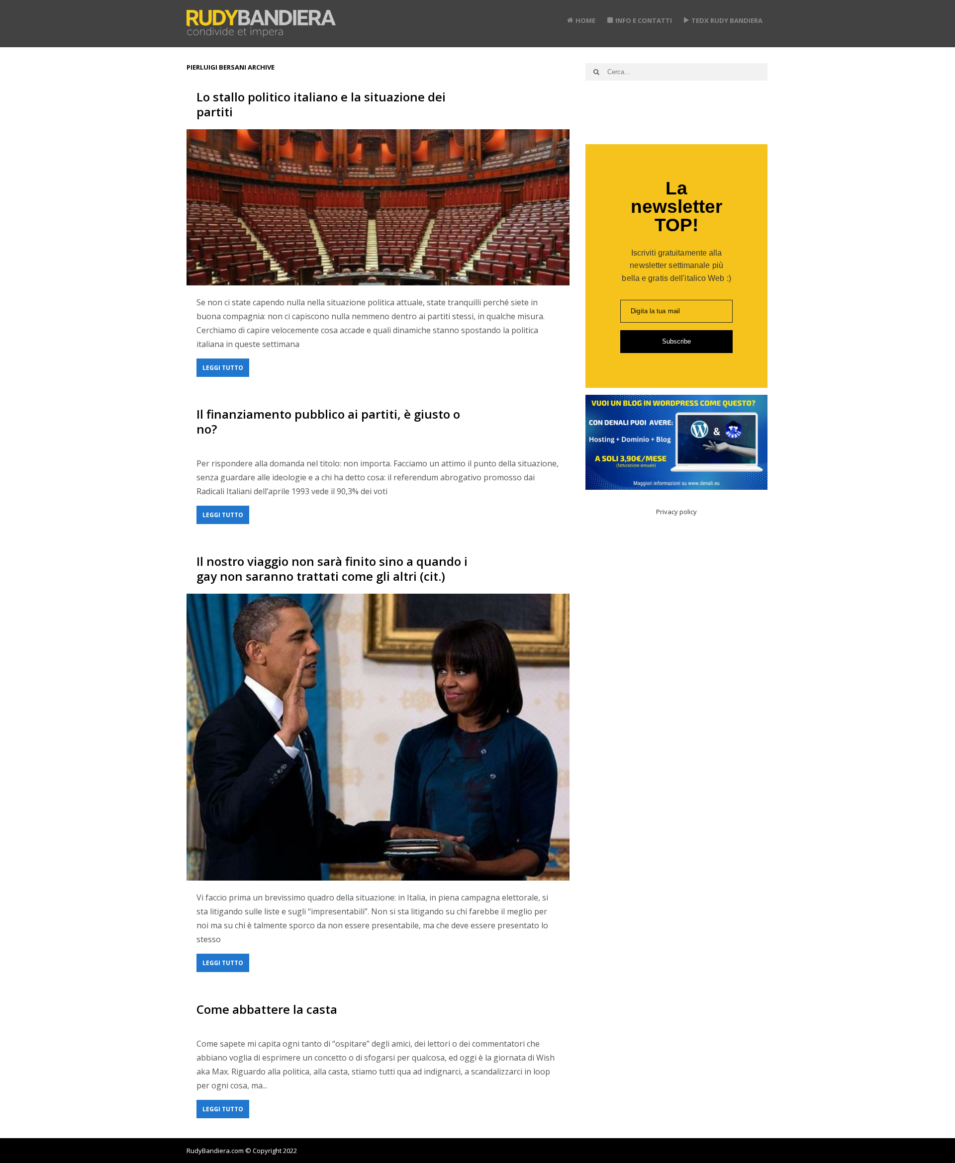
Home (585, 20)
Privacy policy (676, 511)
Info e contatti (643, 20)
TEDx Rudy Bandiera (727, 20)
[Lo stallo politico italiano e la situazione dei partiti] (378, 207)
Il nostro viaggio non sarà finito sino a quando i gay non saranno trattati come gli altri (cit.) (332, 568)
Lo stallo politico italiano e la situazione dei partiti (321, 104)
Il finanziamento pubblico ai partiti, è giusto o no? (328, 421)
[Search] (596, 72)
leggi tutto (222, 367)
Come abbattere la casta (266, 1009)
